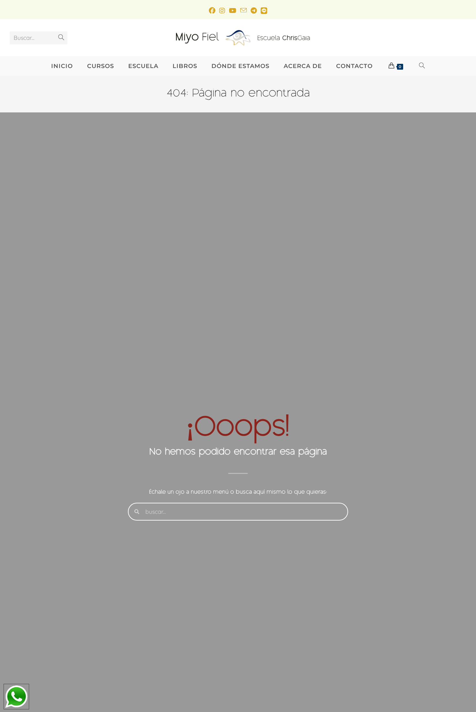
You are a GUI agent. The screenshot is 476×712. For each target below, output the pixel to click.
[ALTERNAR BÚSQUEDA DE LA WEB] (422, 66)
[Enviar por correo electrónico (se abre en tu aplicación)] (243, 10)
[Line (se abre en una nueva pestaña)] (264, 10)
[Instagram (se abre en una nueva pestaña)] (222, 10)
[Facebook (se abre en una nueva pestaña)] (212, 10)
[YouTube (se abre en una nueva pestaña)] (232, 10)
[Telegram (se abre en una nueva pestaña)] (254, 10)
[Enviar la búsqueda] (61, 37)
